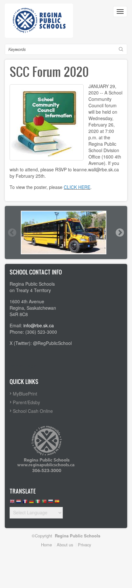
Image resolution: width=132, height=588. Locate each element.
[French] (25, 503)
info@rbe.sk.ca (38, 325)
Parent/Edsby (26, 402)
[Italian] (37, 503)
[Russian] (50, 503)
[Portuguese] (44, 503)
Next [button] (119, 232)
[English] (12, 503)
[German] (31, 503)
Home (46, 545)
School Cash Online (33, 411)
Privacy (84, 545)
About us (65, 545)
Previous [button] (11, 232)
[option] (66, 232)
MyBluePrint (25, 393)
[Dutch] (18, 503)
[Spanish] (57, 503)
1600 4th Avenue (27, 301)
